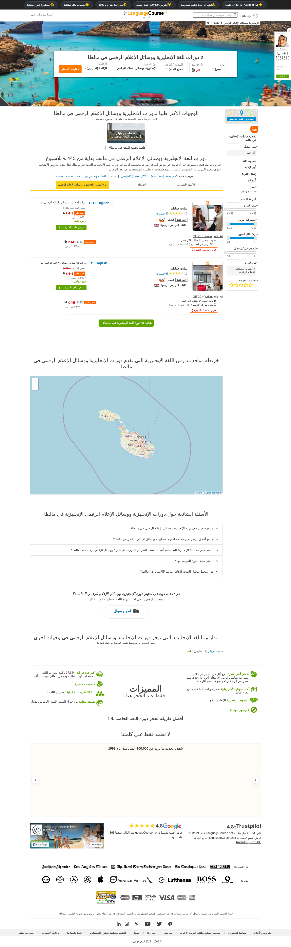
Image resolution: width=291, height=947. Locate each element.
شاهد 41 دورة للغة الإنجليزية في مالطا (128, 322)
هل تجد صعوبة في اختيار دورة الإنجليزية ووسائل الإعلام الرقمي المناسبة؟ (126, 594)
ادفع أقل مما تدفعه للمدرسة (196, 4)
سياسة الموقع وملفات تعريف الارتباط (200, 932)
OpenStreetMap (212, 492)
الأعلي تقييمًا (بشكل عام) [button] (164, 176)
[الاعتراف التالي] (256, 780)
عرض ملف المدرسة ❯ (71, 227)
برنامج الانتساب (50, 932)
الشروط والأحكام (263, 932)
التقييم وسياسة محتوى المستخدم (108, 932)
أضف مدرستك (26, 932)
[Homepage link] (207, 23)
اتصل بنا (151, 932)
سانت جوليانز (215, 651)
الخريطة (142, 184)
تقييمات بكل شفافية (75, 4)
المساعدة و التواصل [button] (42, 14)
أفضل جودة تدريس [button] (95, 176)
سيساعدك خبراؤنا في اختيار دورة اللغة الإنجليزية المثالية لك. (126, 599)
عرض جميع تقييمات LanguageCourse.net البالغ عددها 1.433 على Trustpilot (227, 840)
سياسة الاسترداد (237, 932)
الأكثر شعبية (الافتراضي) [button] (133, 176)
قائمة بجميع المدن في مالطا (127, 147)
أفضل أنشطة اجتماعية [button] (68, 176)
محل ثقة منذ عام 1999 (111, 4)
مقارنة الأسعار (70, 69)
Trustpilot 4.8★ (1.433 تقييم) (241, 4)
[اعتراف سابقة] (35, 780)
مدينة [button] (113, 176)
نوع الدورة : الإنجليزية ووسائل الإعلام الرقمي (82, 184)
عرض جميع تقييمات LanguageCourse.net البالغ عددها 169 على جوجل (146, 835)
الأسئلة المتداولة (186, 184)
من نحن (168, 932)
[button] (255, 17)
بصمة (137, 932)
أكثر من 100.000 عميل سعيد (152, 4)
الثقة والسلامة (74, 932)
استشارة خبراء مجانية (38, 4)
